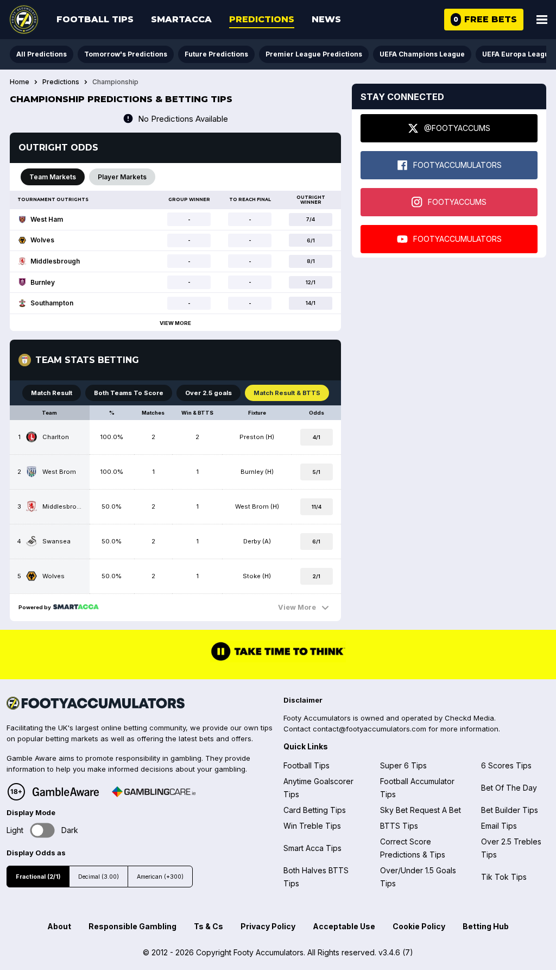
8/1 (311, 261)
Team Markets (52, 177)
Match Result (51, 393)
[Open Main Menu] (541, 19)
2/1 (316, 576)
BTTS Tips (399, 825)
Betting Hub (486, 926)
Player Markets (122, 177)
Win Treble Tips (312, 825)
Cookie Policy (419, 926)
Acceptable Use (344, 926)
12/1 (310, 282)
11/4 (316, 507)
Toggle (42, 830)
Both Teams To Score (128, 393)
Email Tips (499, 825)
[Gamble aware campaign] (66, 791)
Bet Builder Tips (509, 810)
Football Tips (95, 19)
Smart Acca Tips (312, 848)
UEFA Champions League (422, 54)
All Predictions (41, 54)
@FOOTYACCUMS (457, 128)
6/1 (311, 240)
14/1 (310, 303)
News (326, 19)
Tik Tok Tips (504, 876)
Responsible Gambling (132, 926)
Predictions (261, 19)
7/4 (310, 219)
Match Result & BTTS (287, 393)
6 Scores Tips (506, 765)
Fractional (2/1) (38, 876)
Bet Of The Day (509, 787)
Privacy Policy (268, 926)
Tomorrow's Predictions (125, 54)
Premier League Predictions (314, 54)
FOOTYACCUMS (457, 201)
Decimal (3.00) (98, 876)
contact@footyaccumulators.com (369, 728)
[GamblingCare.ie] (153, 791)
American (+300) (160, 876)
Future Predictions (216, 54)
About (59, 926)
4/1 (316, 437)
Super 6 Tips (403, 765)
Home (19, 82)
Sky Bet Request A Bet (420, 810)
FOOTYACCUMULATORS (457, 165)
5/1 (316, 472)
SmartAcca (181, 19)
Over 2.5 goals (208, 393)
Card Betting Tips (314, 810)
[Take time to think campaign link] (278, 659)
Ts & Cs (208, 926)
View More (175, 323)
